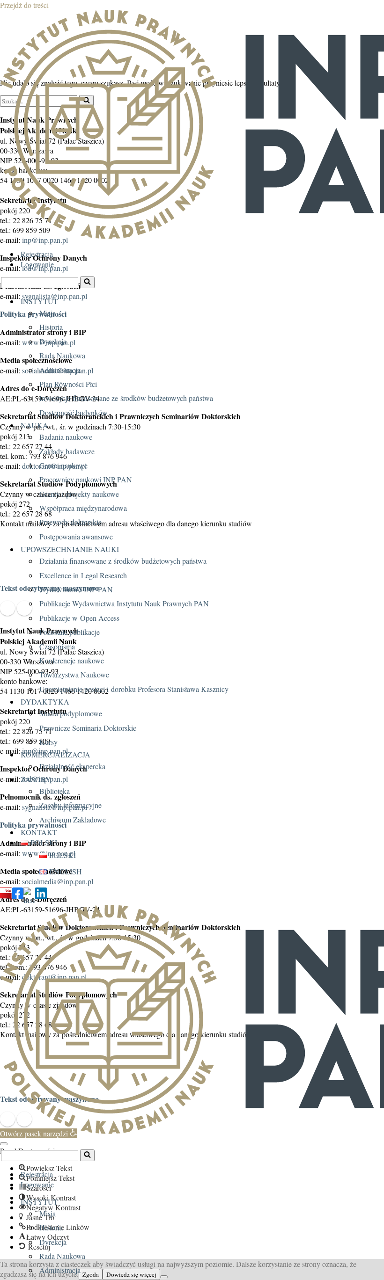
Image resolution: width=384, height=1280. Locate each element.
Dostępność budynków (73, 412)
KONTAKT (39, 832)
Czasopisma (57, 646)
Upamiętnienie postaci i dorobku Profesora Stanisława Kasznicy (134, 689)
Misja (47, 313)
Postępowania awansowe (76, 536)
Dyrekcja (52, 341)
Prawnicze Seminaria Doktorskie (87, 728)
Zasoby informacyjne (70, 805)
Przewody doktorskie (70, 522)
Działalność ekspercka (72, 766)
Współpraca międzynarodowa (83, 508)
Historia (51, 327)
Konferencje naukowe (71, 660)
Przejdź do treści (24, 5)
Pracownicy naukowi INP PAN (85, 479)
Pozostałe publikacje (69, 632)
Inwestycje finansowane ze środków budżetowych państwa (126, 398)
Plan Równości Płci (68, 384)
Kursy (48, 742)
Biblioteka (54, 791)
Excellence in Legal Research (83, 575)
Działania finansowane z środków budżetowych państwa (123, 561)
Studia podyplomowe (70, 713)
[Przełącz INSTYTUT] (379, 1201)
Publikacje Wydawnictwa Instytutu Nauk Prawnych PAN (124, 603)
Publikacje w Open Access (79, 618)
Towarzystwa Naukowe (74, 674)
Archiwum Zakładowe (72, 819)
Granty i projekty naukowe (79, 494)
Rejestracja (37, 254)
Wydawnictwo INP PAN (76, 589)
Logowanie (37, 264)
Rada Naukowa (62, 355)
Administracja (60, 370)
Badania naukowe (65, 437)
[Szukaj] (87, 282)
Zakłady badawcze (67, 451)
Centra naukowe (63, 465)
